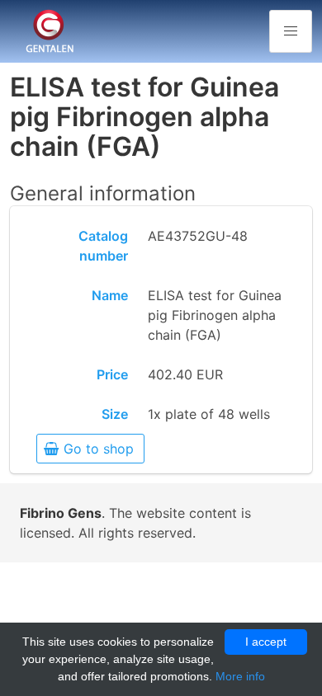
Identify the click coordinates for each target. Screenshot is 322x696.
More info (240, 676)
